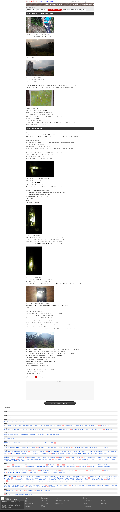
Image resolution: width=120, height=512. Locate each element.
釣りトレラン (36, 472)
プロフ (79, 1)
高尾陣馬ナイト (62, 481)
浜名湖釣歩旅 (13, 417)
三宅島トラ (21, 490)
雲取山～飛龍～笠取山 (41, 9)
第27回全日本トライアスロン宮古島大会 (44, 490)
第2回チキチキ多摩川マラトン (18, 486)
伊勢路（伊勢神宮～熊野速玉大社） (11, 425)
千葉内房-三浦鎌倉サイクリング (96, 476)
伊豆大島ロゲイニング (12, 481)
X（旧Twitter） (104, 505)
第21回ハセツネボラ (77, 476)
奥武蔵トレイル (113, 451)
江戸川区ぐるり (43, 434)
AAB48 (60, 429)
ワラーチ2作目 (59, 466)
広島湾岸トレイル (8, 443)
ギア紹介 (43, 506)
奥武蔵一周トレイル (108, 457)
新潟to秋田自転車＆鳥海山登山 (32, 442)
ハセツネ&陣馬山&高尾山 (90, 485)
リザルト (83, 1)
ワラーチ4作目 (75, 459)
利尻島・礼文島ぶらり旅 (8, 421)
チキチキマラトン (29, 506)
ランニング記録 (44, 503)
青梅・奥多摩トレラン (92, 425)
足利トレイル (42, 425)
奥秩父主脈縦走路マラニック (61, 478)
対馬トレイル (98, 429)
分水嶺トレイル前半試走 (34, 453)
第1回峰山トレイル (110, 479)
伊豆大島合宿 (74, 453)
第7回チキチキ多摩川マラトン (45, 459)
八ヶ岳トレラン (67, 459)
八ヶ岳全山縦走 (41, 451)
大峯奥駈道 (6, 457)
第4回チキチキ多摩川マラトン (41, 478)
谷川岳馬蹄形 (23, 447)
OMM (60, 464)
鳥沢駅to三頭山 (64, 451)
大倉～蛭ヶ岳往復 (99, 479)
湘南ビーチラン (29, 485)
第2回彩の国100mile (16, 453)
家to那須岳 (16, 434)
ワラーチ (91, 1)
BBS (84, 505)
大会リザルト (44, 501)
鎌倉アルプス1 (41, 464)
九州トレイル (6, 447)
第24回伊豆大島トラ (53, 486)
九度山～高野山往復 (76, 479)
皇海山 (92, 429)
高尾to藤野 (50, 478)
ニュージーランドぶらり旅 (46, 443)
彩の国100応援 (99, 457)
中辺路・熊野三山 (8, 451)
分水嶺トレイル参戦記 (53, 451)
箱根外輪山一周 (25, 453)
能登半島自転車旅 (34, 434)
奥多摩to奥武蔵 (17, 451)
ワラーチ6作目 (106, 451)
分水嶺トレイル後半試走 (73, 451)
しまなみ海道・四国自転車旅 (18, 494)
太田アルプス (36, 425)
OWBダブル (17, 443)
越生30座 (14, 429)
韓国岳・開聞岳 (56, 434)
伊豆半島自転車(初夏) (98, 451)
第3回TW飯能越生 (58, 459)
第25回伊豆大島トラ (21, 479)
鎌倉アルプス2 (34, 464)
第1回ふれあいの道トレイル (25, 476)
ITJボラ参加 (13, 457)
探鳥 (76, 1)
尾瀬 (50, 429)
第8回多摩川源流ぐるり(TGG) (34, 466)
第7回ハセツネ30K (82, 466)
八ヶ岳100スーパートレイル (19, 478)
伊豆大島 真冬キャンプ (40, 481)
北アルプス (45, 429)
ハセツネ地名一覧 (9, 460)
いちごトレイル (17, 464)
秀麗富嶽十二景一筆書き (34, 429)
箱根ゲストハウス (75, 464)
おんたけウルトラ (21, 459)
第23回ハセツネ (68, 464)
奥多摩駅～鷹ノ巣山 (31, 9)
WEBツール (57, 501)
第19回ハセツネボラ (63, 485)
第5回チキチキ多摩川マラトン (51, 476)
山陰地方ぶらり (49, 425)
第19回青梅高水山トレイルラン (64, 453)
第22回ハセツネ (34, 470)
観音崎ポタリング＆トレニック (38, 476)
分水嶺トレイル (43, 447)
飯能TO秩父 (52, 457)
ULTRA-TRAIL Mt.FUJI (14, 472)
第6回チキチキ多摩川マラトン (27, 472)
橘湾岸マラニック (86, 459)
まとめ (84, 9)
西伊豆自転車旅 (16, 470)
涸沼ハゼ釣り (6, 417)
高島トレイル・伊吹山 (96, 459)
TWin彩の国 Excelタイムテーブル (62, 500)
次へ (44, 376)
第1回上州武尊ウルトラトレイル (49, 470)
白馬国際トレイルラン (10, 490)
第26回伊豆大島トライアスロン (94, 470)
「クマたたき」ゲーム (59, 503)
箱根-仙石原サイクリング (31, 479)
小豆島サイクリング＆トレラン (10, 485)
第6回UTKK (21, 457)
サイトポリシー (104, 500)
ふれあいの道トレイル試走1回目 (110, 476)
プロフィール (44, 500)
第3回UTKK (92, 466)
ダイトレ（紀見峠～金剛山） (65, 479)
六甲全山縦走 (84, 425)
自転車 (87, 1)
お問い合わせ (104, 503)
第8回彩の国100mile (68, 425)
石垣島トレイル (7, 438)
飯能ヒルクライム (85, 476)
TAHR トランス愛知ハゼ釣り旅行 (10, 412)
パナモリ (13, 438)
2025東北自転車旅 (20, 417)
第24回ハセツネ (62, 457)
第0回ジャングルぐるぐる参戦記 (63, 442)
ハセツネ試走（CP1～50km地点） (103, 485)
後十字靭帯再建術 (8, 434)
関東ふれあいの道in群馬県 (22, 429)
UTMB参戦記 (34, 451)
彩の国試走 (12, 447)
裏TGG (91, 451)
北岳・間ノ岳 (65, 429)
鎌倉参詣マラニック (30, 478)
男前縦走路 (24, 451)
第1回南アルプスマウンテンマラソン (34, 457)
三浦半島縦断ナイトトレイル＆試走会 (58, 472)
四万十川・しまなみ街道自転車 (10, 476)
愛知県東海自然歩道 (89, 447)
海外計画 (85, 503)
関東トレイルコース (88, 500)
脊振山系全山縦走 (24, 434)
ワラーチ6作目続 (105, 447)
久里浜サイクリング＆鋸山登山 (69, 466)
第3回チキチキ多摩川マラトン (52, 481)
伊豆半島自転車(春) (44, 453)
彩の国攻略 (95, 453)
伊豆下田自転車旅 (99, 466)
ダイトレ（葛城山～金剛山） (52, 479)
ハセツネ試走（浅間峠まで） (49, 466)
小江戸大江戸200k (105, 425)
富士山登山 (38, 486)
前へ (28, 376)
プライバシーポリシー (105, 501)
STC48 (17, 447)
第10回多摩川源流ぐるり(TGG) (78, 429)
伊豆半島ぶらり (46, 457)
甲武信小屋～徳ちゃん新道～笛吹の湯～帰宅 (72, 9)
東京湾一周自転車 (28, 494)
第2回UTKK (63, 470)
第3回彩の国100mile (79, 447)
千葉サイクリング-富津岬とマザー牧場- (26, 481)
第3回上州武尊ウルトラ (89, 457)
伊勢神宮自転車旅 (70, 470)
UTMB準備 (101, 453)
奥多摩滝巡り (100, 478)
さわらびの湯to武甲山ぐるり (32, 459)
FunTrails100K (51, 465)
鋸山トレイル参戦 (20, 485)
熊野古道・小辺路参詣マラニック (78, 478)
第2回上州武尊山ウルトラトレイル (16, 466)
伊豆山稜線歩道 (67, 447)
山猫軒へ (23, 442)
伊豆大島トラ (8, 494)
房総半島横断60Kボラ (26, 464)
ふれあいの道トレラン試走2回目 (65, 476)
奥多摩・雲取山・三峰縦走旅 (20, 460)
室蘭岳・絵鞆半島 (57, 425)
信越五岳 (73, 485)
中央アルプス (54, 429)
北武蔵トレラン (97, 447)
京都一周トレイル (77, 425)
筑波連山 (87, 429)
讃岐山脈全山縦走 (7, 429)
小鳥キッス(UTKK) (29, 503)
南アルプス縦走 (31, 447)
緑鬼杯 (53, 453)
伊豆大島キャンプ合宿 (45, 472)
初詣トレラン (106, 453)
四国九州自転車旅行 (8, 470)
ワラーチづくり (41, 479)
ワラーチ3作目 (94, 464)
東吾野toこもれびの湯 (87, 453)
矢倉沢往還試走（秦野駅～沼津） (25, 425)
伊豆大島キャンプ (80, 485)
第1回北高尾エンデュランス (74, 457)
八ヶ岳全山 (60, 447)
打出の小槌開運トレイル (83, 451)
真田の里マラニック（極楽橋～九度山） (74, 481)
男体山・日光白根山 (52, 447)
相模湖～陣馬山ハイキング (38, 485)
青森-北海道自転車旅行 (85, 464)
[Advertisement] (60, 391)
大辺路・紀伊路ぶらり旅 (19, 421)
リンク (85, 501)
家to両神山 (49, 434)
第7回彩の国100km (109, 429)
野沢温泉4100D (93, 478)
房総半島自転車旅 (23, 470)
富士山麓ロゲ (106, 470)
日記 (73, 1)
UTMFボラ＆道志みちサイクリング (88, 479)
